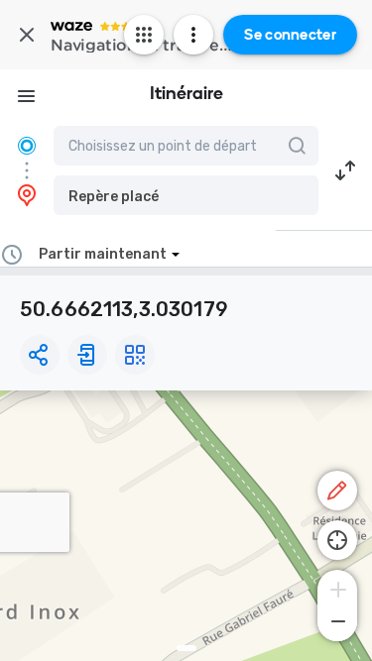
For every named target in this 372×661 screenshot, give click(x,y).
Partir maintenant (103, 254)
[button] (186, 195)
